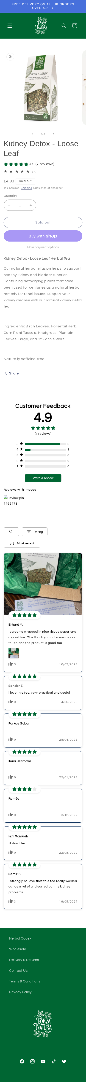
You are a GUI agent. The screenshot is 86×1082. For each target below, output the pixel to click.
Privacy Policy (20, 992)
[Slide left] (33, 134)
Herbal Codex (20, 938)
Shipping (26, 188)
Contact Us (18, 970)
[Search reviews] (11, 531)
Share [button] (14, 373)
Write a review (43, 478)
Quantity (10, 195)
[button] (9, 25)
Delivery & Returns (24, 960)
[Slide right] (53, 134)
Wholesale (17, 949)
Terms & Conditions (24, 981)
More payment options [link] (43, 247)
